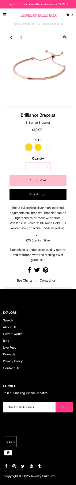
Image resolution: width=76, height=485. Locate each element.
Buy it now (37, 194)
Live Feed (9, 347)
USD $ (10, 441)
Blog (6, 341)
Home (16, 23)
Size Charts (24, 280)
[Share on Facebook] (29, 271)
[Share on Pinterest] (45, 271)
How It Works (12, 334)
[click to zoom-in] (64, 37)
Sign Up (13, 4)
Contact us (48, 280)
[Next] (21, 37)
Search (8, 320)
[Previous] (11, 37)
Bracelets (29, 23)
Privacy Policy (13, 361)
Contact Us (11, 368)
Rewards (9, 354)
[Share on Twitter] (37, 271)
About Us (9, 327)
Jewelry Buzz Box (42, 476)
